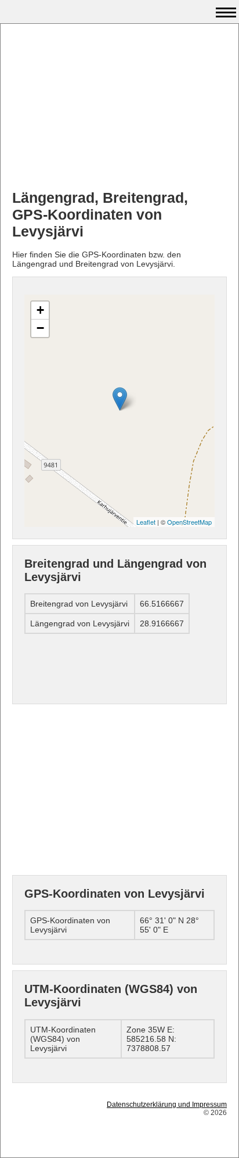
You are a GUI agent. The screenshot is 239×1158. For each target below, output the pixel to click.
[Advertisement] (119, 108)
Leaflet (145, 521)
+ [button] (40, 310)
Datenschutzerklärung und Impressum (167, 1104)
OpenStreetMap (189, 521)
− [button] (40, 328)
